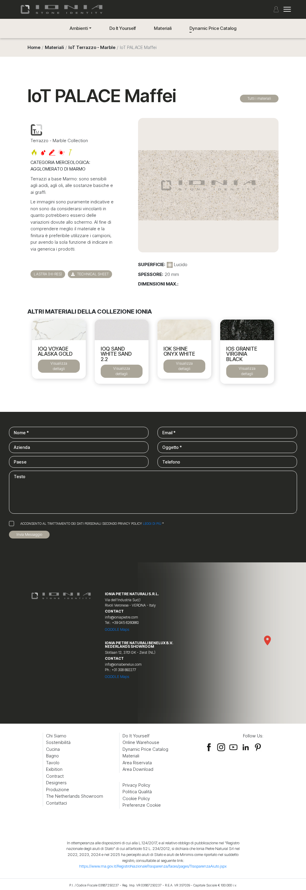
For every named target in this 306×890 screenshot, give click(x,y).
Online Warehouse (141, 742)
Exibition (54, 769)
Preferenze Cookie (142, 805)
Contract (55, 776)
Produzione (57, 789)
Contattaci (56, 803)
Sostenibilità (58, 742)
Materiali (163, 28)
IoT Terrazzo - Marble (91, 47)
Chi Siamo (56, 736)
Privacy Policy (136, 785)
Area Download (138, 769)
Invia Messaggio (29, 534)
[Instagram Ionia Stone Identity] (221, 746)
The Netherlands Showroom (74, 796)
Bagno (52, 756)
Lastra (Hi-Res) (48, 274)
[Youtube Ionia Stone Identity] (233, 746)
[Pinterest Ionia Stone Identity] (258, 746)
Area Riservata (137, 762)
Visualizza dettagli (59, 366)
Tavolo (52, 762)
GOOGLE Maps (117, 629)
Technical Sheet (92, 274)
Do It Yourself (122, 28)
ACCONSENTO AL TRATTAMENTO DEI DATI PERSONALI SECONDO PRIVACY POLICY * (92, 523)
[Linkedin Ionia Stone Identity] (245, 746)
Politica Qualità (137, 791)
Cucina (53, 749)
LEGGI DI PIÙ (152, 523)
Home (33, 47)
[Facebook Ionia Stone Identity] (209, 746)
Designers (56, 782)
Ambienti (79, 28)
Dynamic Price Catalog (212, 28)
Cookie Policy (136, 798)
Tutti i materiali (259, 98)
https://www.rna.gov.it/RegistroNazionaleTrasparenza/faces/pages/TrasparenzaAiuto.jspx (153, 866)
